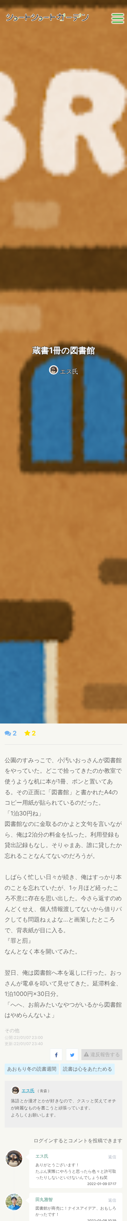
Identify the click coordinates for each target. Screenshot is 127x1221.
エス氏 (69, 371)
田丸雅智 (44, 1199)
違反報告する (104, 1054)
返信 (112, 1157)
